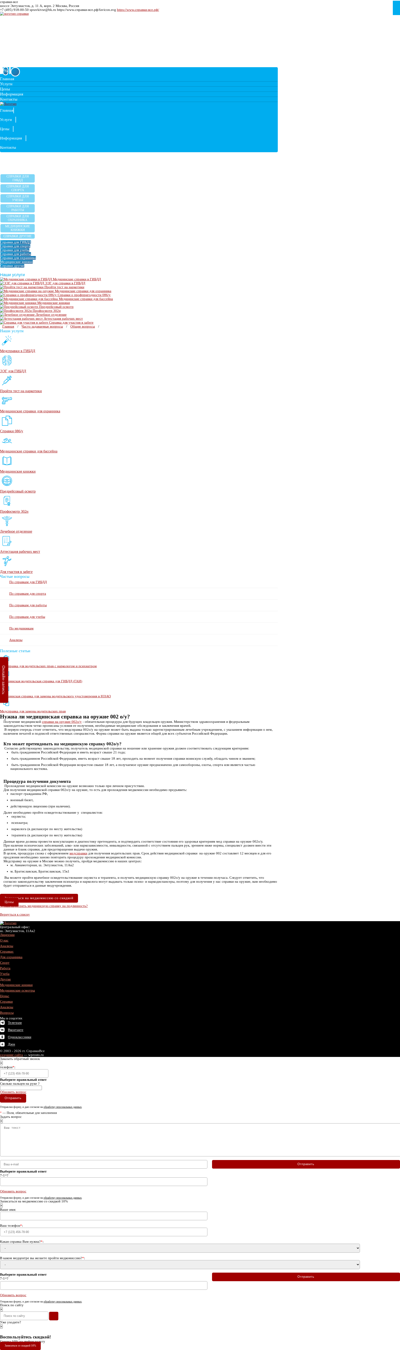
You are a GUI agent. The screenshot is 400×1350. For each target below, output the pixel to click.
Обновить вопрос (13, 1092)
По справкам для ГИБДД (28, 582)
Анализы (15, 640)
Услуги (6, 84)
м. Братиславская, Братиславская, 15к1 (25, 31)
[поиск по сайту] (10, 70)
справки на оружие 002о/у (62, 722)
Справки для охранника (17, 218)
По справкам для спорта (27, 593)
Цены (5, 89)
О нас (4, 940)
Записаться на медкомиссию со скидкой (39, 898)
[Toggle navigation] (15, 71)
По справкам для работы (28, 605)
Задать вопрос (25, 41)
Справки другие (17, 236)
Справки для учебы (17, 198)
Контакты (8, 99)
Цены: (4, 996)
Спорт (4, 962)
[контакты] (2, 70)
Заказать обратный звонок (21, 65)
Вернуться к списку (15, 914)
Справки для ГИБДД (17, 178)
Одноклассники (19, 1037)
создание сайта (11, 1055)
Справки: (7, 951)
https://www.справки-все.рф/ (138, 10)
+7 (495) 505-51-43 (23, 60)
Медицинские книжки (17, 228)
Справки (6, 1001)
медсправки (78, 853)
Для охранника (11, 957)
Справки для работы (17, 208)
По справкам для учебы (27, 617)
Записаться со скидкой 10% (20, 1345)
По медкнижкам (21, 628)
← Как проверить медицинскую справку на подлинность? (44, 906)
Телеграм (15, 1023)
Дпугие (5, 979)
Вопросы (7, 1013)
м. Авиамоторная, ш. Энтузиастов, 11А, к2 (27, 27)
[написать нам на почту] (0, 70)
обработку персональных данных (63, 1107)
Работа (5, 968)
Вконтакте (15, 1030)
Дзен (11, 1044)
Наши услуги (13, 274)
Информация (11, 94)
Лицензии (7, 935)
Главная (7, 78)
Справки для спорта (17, 188)
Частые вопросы (14, 576)
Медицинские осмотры (17, 990)
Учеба (4, 974)
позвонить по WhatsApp (17, 45)
